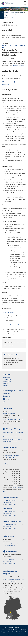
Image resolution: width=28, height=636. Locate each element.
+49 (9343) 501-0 (9, 457)
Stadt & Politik (14, 12)
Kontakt (4, 627)
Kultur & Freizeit (7, 381)
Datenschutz (18, 627)
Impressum (10, 627)
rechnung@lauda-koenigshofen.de (11, 419)
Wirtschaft (5, 383)
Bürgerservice (7, 15)
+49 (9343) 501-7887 (10, 504)
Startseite (6, 12)
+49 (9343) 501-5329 (10, 582)
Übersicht (23, 629)
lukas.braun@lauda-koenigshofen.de (14, 544)
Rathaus (21, 12)
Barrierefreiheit (6, 629)
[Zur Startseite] (7, 3)
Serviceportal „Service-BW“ (9, 413)
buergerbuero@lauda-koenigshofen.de (14, 579)
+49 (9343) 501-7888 (10, 515)
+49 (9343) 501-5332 (10, 563)
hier (4, 491)
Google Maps (8, 464)
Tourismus (5, 385)
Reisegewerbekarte (18, 66)
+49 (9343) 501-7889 (10, 528)
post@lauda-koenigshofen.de (12, 455)
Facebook (7, 396)
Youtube (7, 399)
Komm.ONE (17, 634)
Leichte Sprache (15, 629)
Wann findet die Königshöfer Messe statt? (13, 432)
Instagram (7, 402)
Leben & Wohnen (7, 379)
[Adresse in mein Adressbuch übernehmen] (23, 450)
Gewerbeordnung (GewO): (10, 312)
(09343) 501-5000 (10, 546)
